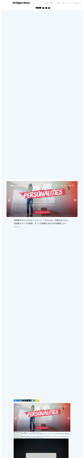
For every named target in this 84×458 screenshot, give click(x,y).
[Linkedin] (49, 8)
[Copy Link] (37, 400)
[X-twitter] (46, 8)
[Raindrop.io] (33, 400)
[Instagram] (43, 8)
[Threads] (28, 400)
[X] (24, 400)
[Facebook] (16, 400)
